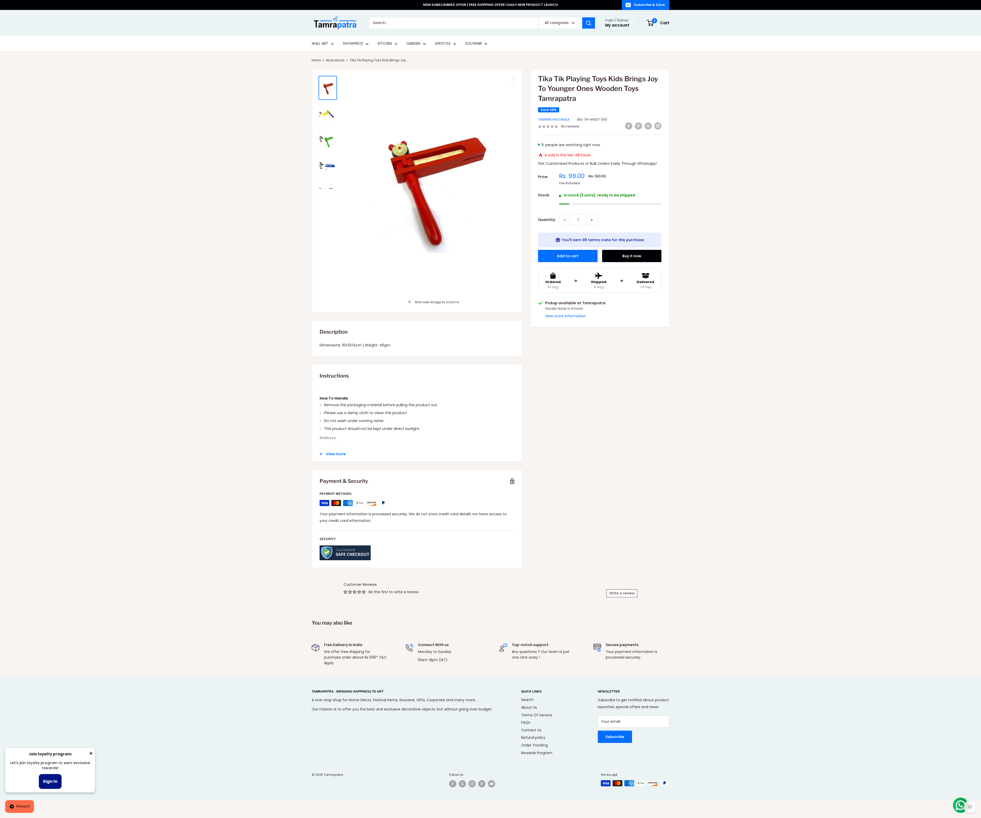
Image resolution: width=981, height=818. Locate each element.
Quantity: (547, 220)
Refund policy (533, 737)
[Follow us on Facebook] (452, 783)
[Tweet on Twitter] (648, 126)
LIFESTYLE (443, 43)
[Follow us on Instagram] (472, 783)
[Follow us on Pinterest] (481, 783)
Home (316, 60)
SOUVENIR (473, 43)
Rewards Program (536, 752)
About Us (529, 707)
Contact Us (531, 730)
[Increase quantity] (591, 220)
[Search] (588, 23)
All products (335, 60)
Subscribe (614, 736)
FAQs (525, 722)
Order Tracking (534, 745)
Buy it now (631, 256)
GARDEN (413, 43)
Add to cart (568, 256)
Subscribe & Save (649, 4)
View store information (565, 316)
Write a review (622, 593)
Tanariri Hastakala (553, 119)
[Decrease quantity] (564, 220)
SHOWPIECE (353, 43)
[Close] (91, 754)
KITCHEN (385, 43)
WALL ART (320, 43)
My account (617, 25)
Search (527, 699)
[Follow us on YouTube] (491, 783)
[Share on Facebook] (628, 126)
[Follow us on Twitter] (462, 783)
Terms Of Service (536, 715)
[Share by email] (657, 126)
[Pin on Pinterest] (638, 126)
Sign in (50, 781)
